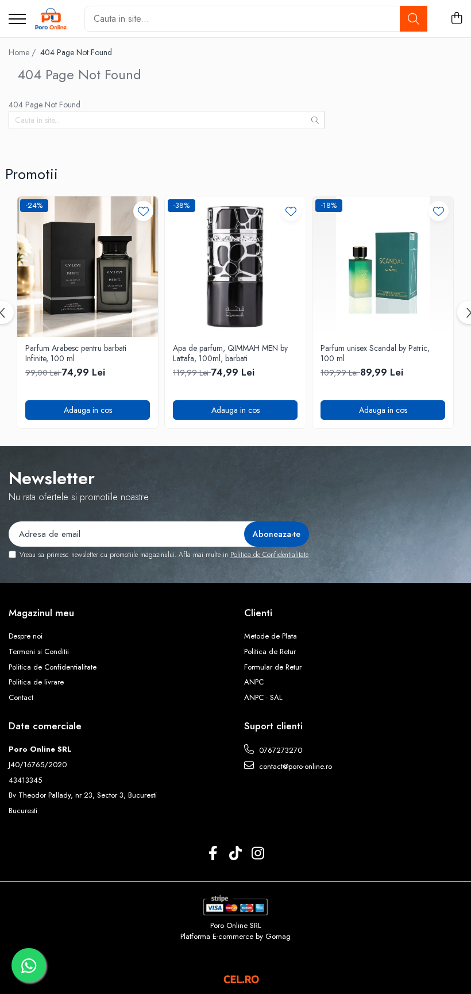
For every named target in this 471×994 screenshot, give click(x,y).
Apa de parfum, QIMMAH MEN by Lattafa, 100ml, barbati (230, 353)
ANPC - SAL (263, 698)
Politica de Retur (270, 652)
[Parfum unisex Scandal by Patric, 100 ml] (382, 266)
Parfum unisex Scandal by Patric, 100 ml (375, 353)
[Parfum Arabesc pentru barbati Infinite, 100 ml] (87, 266)
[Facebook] (213, 854)
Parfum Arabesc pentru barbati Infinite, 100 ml (75, 353)
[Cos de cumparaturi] (456, 19)
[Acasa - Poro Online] (50, 18)
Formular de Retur (273, 667)
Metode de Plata (270, 636)
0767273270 (279, 750)
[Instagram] (258, 854)
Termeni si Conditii (39, 652)
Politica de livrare (36, 682)
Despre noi (26, 636)
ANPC (254, 682)
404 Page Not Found (76, 52)
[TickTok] (236, 854)
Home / (23, 52)
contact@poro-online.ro (294, 766)
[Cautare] (413, 19)
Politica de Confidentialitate (269, 555)
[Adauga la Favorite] (143, 211)
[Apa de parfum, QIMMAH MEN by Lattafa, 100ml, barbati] (235, 266)
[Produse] (17, 20)
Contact (21, 698)
